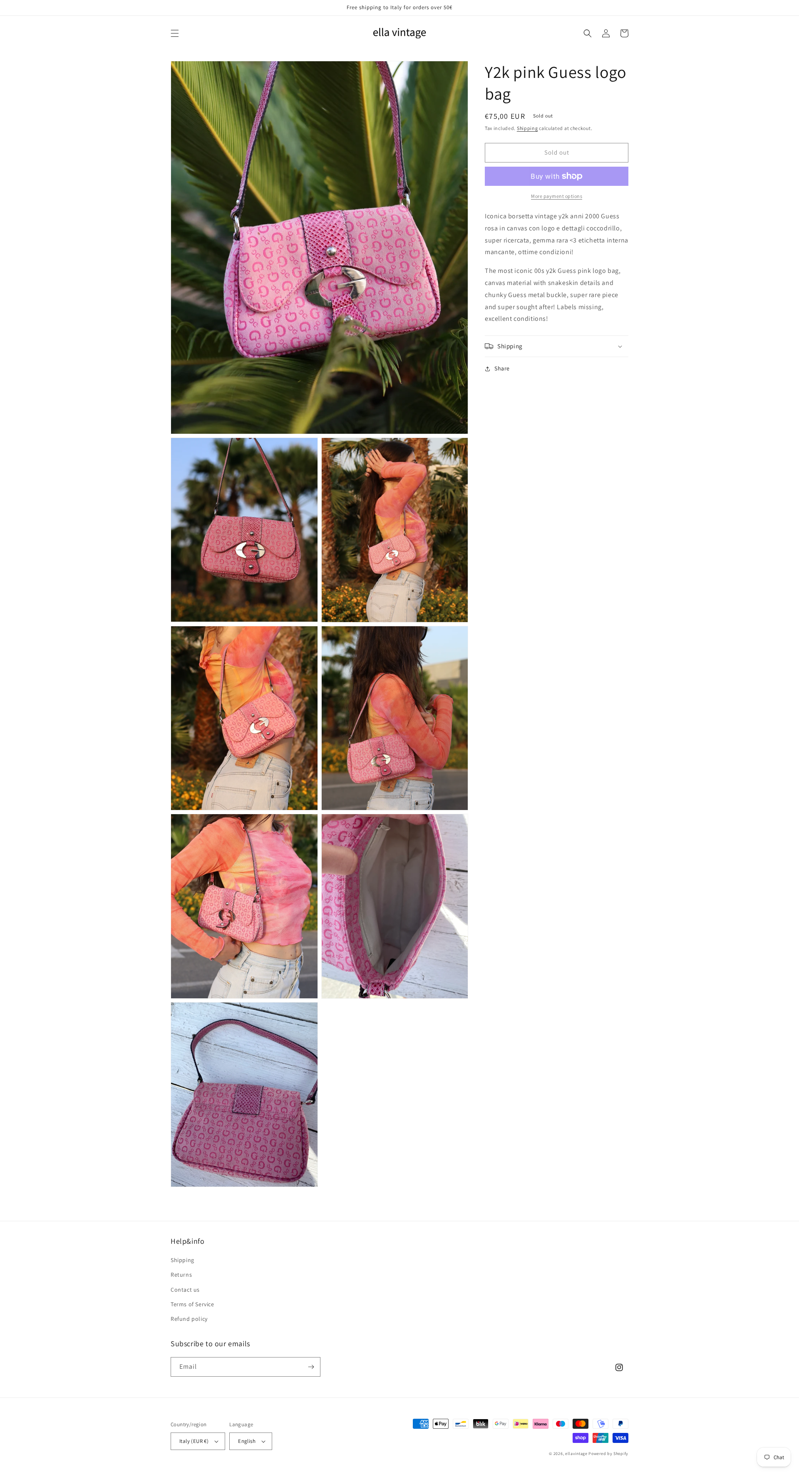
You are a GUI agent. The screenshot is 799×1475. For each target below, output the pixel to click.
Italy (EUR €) (193, 1441)
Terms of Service (192, 1304)
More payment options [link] (556, 196)
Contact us (185, 1289)
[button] (175, 33)
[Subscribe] (311, 1367)
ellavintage (576, 1453)
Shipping (527, 128)
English (247, 1441)
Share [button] (502, 368)
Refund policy (189, 1318)
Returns (181, 1274)
